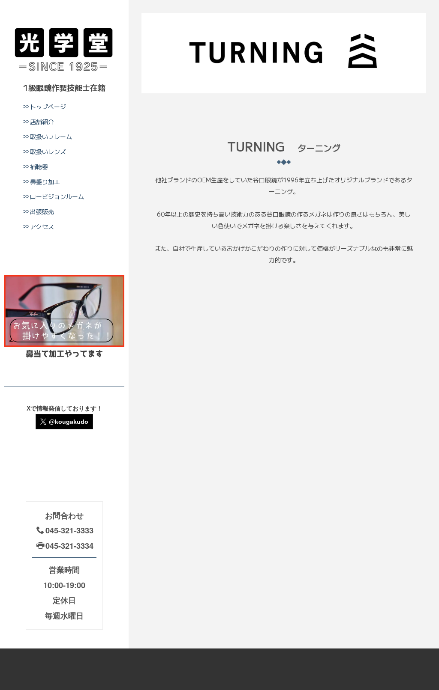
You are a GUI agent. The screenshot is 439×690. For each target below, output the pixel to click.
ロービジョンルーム (57, 196)
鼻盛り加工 (45, 181)
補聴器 (39, 166)
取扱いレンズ (48, 151)
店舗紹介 (42, 121)
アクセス (42, 226)
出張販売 (42, 211)
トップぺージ (48, 106)
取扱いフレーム (51, 136)
